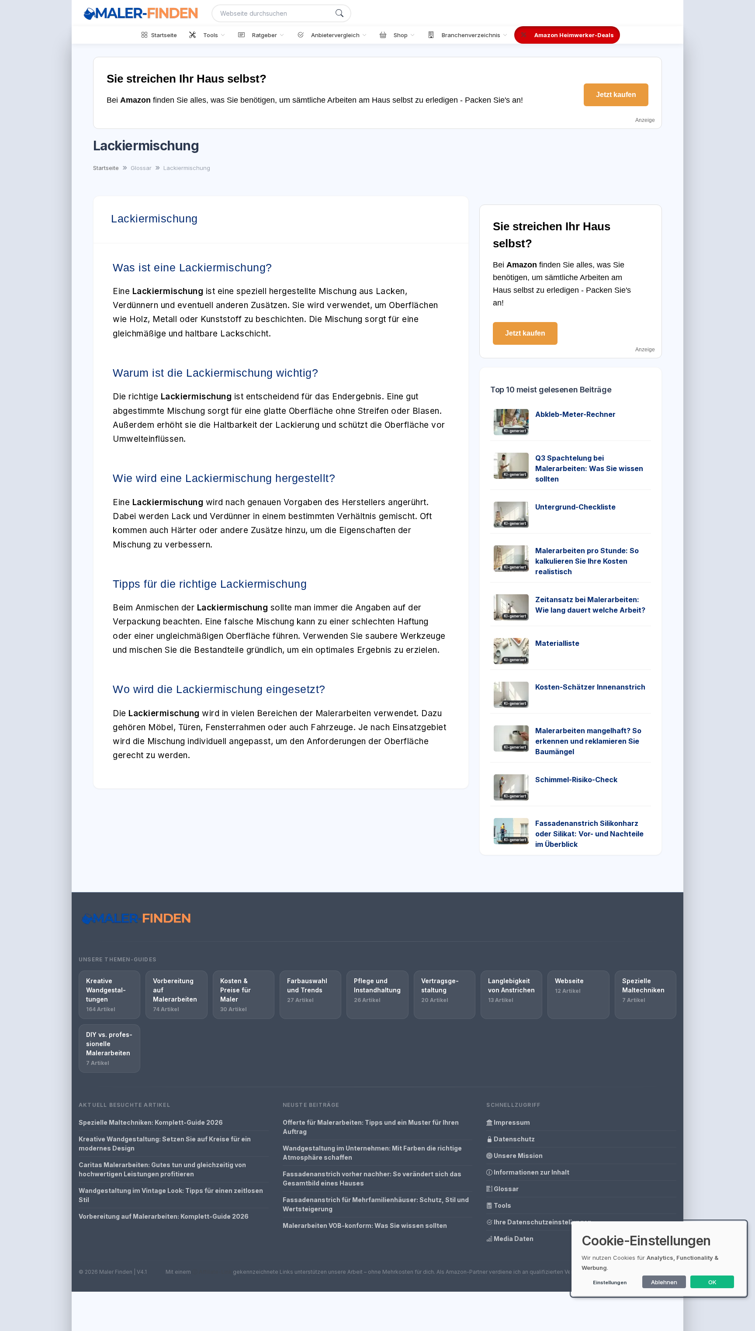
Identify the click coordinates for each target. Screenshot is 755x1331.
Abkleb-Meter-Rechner (575, 414)
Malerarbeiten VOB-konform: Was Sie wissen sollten (365, 1225)
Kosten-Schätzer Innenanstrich (590, 687)
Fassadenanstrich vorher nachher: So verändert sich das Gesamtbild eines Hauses (372, 1178)
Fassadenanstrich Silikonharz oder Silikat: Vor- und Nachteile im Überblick (589, 834)
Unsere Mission (517, 1155)
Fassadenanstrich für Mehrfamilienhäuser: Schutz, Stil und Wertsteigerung (376, 1204)
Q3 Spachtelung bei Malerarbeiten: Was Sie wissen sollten (589, 468)
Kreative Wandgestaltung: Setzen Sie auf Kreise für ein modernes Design (165, 1143)
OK (712, 1282)
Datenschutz (513, 1139)
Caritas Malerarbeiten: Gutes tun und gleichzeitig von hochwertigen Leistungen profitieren (162, 1169)
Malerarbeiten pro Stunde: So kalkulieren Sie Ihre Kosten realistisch (587, 561)
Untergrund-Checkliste (575, 507)
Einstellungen (610, 1282)
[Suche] (339, 13)
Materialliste (557, 643)
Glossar (505, 1188)
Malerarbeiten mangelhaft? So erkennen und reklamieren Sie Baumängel (588, 741)
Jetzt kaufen (616, 94)
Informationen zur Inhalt (530, 1172)
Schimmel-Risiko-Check (576, 779)
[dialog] (658, 1258)
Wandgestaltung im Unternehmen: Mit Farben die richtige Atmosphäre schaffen (372, 1152)
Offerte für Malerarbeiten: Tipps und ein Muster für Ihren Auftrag (371, 1127)
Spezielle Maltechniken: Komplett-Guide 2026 (151, 1122)
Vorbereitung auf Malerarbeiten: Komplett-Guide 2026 (164, 1216)
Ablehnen (664, 1282)
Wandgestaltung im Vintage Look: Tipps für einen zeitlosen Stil (171, 1195)
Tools (501, 1205)
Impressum (511, 1122)
